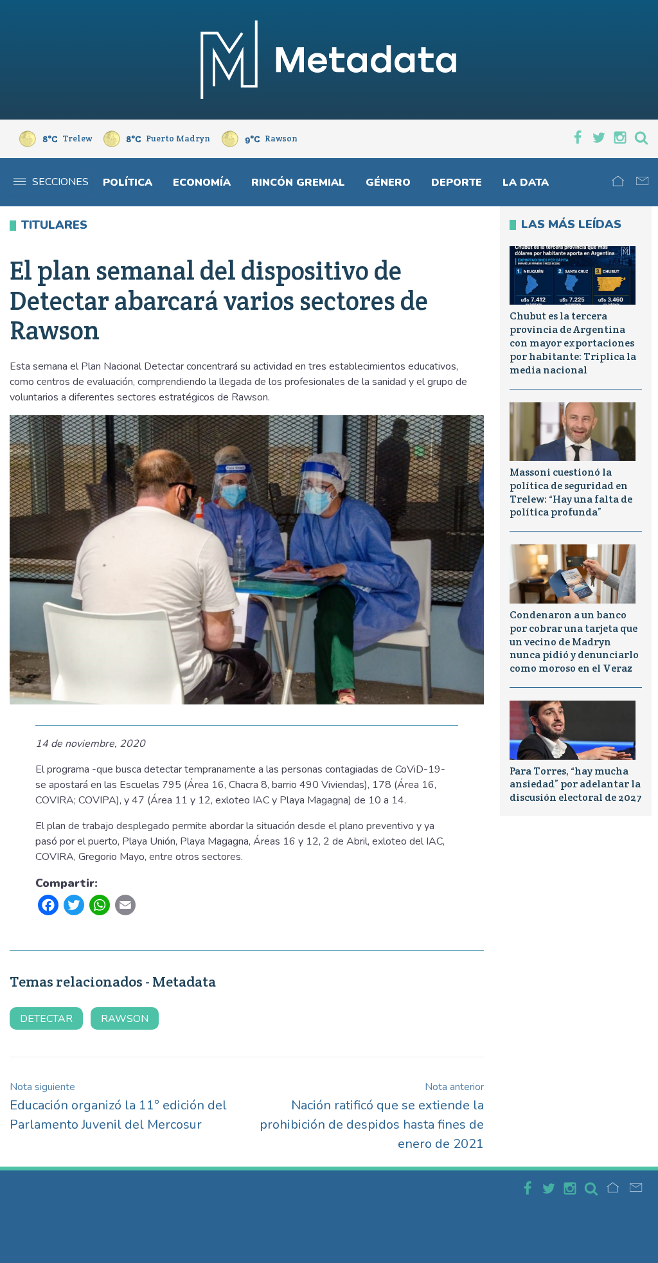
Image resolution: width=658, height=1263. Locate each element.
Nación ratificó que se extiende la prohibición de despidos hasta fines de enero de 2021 (372, 1116)
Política (127, 182)
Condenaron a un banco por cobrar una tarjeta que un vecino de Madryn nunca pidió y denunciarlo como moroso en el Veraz (574, 641)
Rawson (124, 1019)
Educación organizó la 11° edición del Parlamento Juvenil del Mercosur (118, 1106)
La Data (525, 182)
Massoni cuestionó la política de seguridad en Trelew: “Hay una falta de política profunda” (571, 492)
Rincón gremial (298, 182)
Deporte (456, 182)
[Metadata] (329, 60)
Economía (202, 182)
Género (388, 182)
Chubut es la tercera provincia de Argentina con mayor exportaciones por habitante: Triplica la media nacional (573, 342)
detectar (46, 1019)
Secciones (60, 182)
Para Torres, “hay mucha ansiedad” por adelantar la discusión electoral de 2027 (576, 784)
